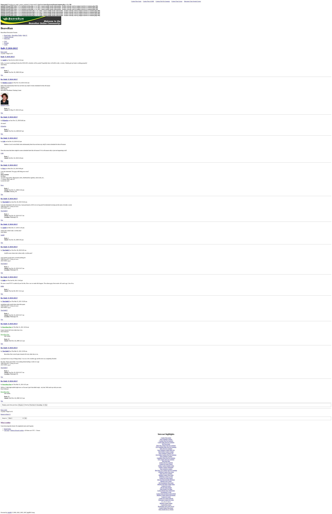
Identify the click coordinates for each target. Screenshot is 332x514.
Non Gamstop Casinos (166, 439)
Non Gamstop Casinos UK (166, 453)
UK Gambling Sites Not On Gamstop (166, 447)
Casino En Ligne (166, 486)
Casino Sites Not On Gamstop (166, 442)
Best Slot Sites (166, 461)
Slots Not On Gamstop (166, 448)
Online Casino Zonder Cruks (166, 466)
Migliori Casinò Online (166, 503)
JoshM (4, 60)
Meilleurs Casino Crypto (166, 476)
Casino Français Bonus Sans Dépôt (166, 493)
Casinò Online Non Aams (166, 508)
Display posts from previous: (10, 405)
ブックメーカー (166, 501)
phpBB (10, 512)
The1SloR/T (6, 202)
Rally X (25, 35)
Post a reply (4, 52)
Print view (7, 38)
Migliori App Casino (166, 481)
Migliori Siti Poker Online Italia (166, 484)
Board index (7, 35)
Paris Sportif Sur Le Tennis (166, 509)
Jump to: (4, 418)
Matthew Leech (7, 82)
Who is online (5, 423)
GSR (3, 141)
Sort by (27, 405)
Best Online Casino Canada (166, 452)
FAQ (5, 41)
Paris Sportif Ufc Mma (166, 489)
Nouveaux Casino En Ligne (166, 500)
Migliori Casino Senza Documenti (166, 495)
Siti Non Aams (166, 444)
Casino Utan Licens (176, 1)
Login (5, 44)
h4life (4, 280)
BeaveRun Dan (6, 327)
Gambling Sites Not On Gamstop (166, 458)
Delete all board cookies (17, 430)
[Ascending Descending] (41, 405)
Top (2, 75)
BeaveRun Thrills (17, 35)
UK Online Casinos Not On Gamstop (166, 455)
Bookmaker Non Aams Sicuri (166, 506)
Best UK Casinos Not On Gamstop (166, 445)
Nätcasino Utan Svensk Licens (192, 1)
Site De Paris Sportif (166, 487)
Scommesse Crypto (166, 492)
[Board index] (31, 24)
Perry (4, 168)
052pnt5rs (5, 120)
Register (6, 43)
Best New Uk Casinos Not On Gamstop (166, 470)
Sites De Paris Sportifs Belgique (166, 480)
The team (6, 430)
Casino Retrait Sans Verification (166, 490)
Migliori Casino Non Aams (166, 475)
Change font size (8, 37)
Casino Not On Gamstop (166, 462)
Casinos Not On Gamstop (163, 1)
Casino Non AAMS (148, 1)
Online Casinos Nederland (166, 467)
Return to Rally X (5, 414)
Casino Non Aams (136, 1)
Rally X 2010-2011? (9, 48)
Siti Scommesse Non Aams (166, 483)
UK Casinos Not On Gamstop (166, 459)
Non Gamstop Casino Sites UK (166, 450)
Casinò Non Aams (166, 505)
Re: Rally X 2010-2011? (9, 79)
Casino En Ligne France (166, 464)
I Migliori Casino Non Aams (166, 472)
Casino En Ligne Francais (166, 498)
